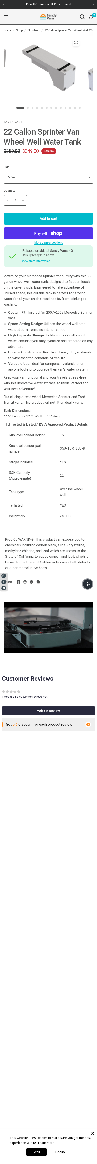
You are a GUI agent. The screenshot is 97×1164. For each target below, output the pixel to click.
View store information (36, 261)
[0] (89, 17)
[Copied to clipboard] (38, 582)
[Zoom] (75, 42)
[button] (48, 710)
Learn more (46, 1143)
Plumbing (34, 30)
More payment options (48, 242)
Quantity (9, 190)
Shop (19, 30)
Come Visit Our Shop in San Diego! (56, 4)
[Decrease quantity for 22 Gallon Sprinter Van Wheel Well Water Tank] (7, 200)
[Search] (82, 17)
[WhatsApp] (31, 582)
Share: (8, 581)
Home (7, 30)
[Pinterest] (25, 582)
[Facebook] (18, 582)
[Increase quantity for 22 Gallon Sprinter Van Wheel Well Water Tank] (23, 200)
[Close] (92, 1133)
